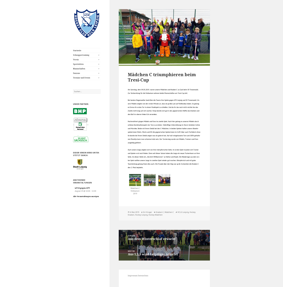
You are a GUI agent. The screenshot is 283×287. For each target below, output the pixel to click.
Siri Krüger (147, 212)
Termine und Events (81, 78)
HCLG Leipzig (183, 212)
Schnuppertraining (81, 55)
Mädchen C (169, 212)
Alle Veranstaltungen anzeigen (86, 196)
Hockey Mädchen (155, 215)
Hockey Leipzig (141, 215)
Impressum (132, 275)
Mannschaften (79, 68)
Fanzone (76, 73)
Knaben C (160, 212)
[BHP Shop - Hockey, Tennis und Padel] (80, 111)
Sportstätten (78, 64)
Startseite (77, 50)
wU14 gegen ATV (82, 188)
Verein (76, 59)
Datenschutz (143, 275)
